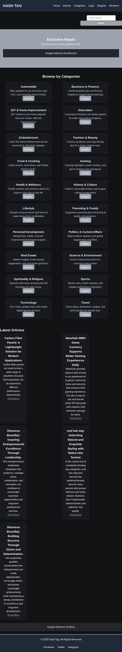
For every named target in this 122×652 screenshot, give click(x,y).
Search (101, 23)
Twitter (61, 647)
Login (91, 5)
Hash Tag (12, 6)
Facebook (48, 647)
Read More (13, 398)
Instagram (73, 647)
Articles (67, 5)
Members (114, 5)
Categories (79, 5)
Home (57, 5)
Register (101, 5)
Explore (28, 98)
